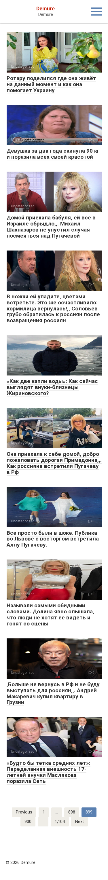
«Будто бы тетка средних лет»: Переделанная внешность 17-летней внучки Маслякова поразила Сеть (48, 772)
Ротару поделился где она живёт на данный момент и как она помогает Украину (51, 84)
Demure (45, 8)
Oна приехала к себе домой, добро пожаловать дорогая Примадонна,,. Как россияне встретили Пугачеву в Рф (54, 463)
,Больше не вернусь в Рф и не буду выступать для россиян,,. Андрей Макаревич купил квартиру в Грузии (53, 693)
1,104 (60, 821)
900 (27, 821)
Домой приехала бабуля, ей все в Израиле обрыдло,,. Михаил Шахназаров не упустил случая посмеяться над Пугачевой (51, 226)
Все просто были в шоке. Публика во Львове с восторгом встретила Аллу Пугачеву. (53, 539)
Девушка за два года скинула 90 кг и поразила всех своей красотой (53, 153)
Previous (24, 812)
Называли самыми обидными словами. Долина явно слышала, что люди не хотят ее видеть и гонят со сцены (50, 614)
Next (79, 821)
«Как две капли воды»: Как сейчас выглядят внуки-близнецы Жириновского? (52, 387)
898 (71, 812)
